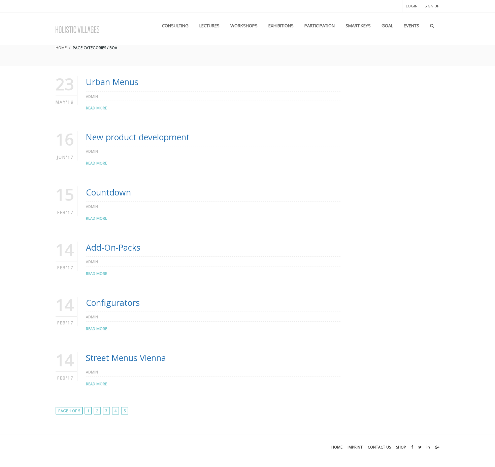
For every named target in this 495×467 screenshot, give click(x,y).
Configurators (113, 302)
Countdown (108, 192)
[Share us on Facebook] (412, 447)
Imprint (355, 447)
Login (412, 5)
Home (336, 447)
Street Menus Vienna (126, 357)
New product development (138, 137)
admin (92, 96)
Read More (96, 107)
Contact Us (379, 447)
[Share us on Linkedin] (428, 447)
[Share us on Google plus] (437, 447)
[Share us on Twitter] (420, 447)
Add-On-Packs (113, 247)
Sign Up (432, 5)
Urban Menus (112, 81)
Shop (401, 447)
